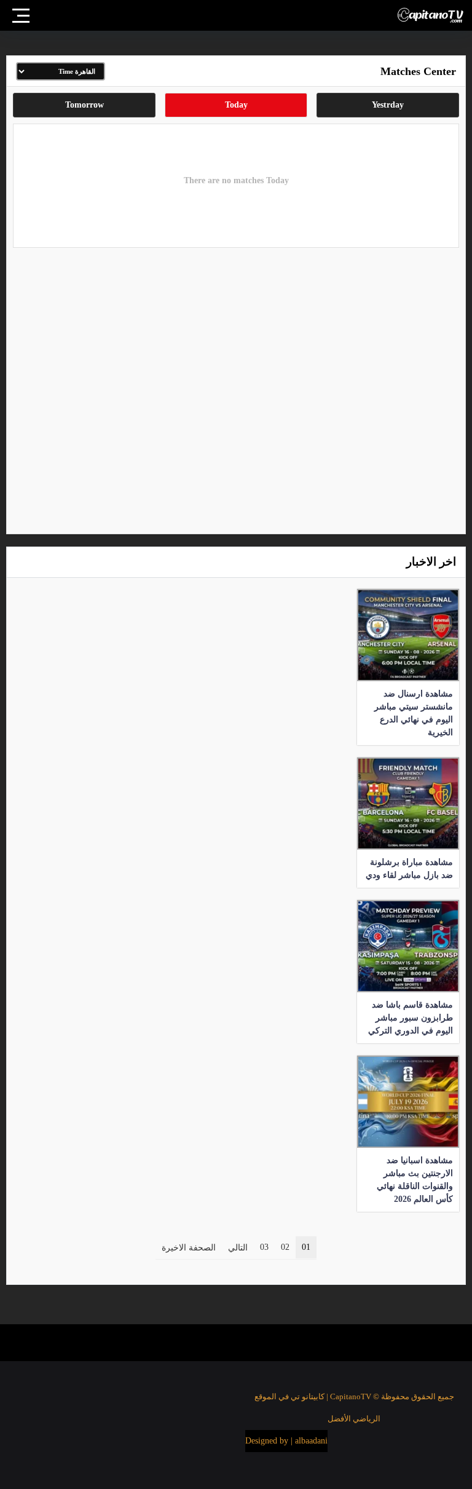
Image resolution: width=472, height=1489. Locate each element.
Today (236, 104)
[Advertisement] (236, 387)
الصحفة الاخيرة (189, 1247)
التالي (238, 1247)
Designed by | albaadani (286, 1440)
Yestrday (388, 104)
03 (264, 1247)
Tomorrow (84, 104)
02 (285, 1247)
